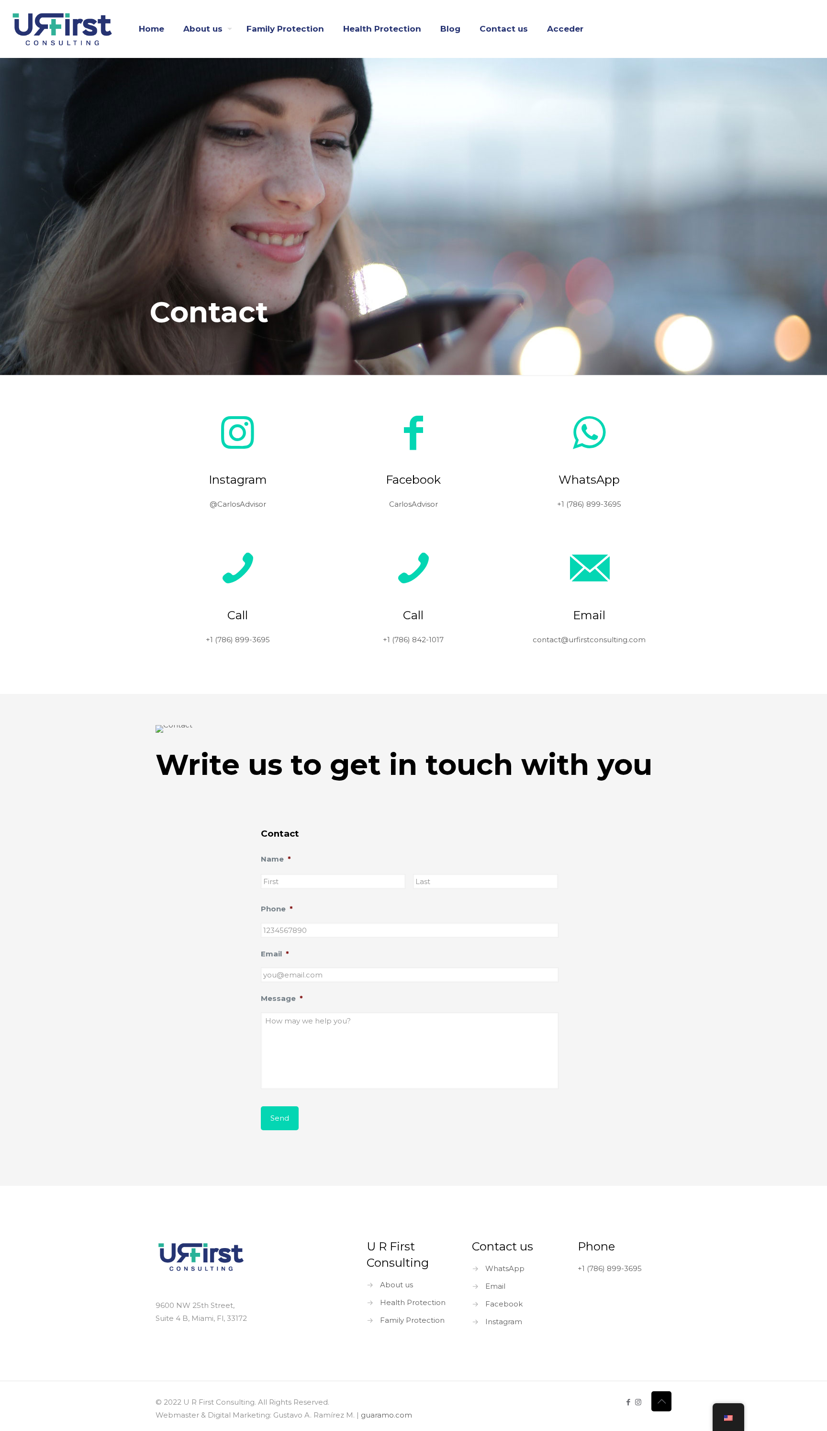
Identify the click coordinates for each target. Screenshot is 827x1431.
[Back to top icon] (661, 1401)
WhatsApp (505, 1268)
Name (276, 858)
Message (282, 998)
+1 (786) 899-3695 (610, 1268)
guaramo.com (386, 1415)
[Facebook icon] (628, 1402)
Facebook (504, 1303)
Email (275, 953)
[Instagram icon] (638, 1402)
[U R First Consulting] (62, 28)
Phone (277, 908)
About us (396, 1284)
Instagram (503, 1321)
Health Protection (413, 1302)
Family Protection (412, 1320)
